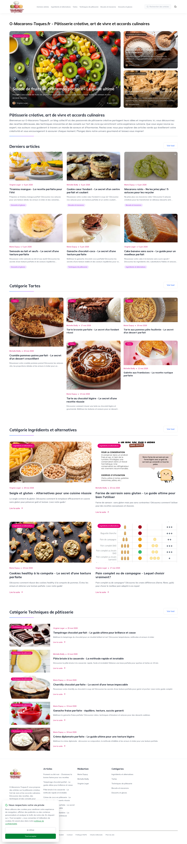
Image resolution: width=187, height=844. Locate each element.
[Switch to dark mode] (175, 6)
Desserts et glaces (125, 7)
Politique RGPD (81, 835)
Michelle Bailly (72, 185)
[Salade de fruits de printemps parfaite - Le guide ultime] (65, 69)
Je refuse (30, 830)
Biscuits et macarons (108, 7)
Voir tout (171, 145)
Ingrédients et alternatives (61, 7)
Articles (47, 768)
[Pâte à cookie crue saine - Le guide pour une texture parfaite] (151, 89)
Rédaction (83, 768)
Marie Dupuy (129, 185)
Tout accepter (30, 836)
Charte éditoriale (96, 835)
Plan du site (110, 835)
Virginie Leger (15, 185)
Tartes (75, 7)
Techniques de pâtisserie (89, 7)
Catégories (118, 768)
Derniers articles (43, 7)
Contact (70, 835)
